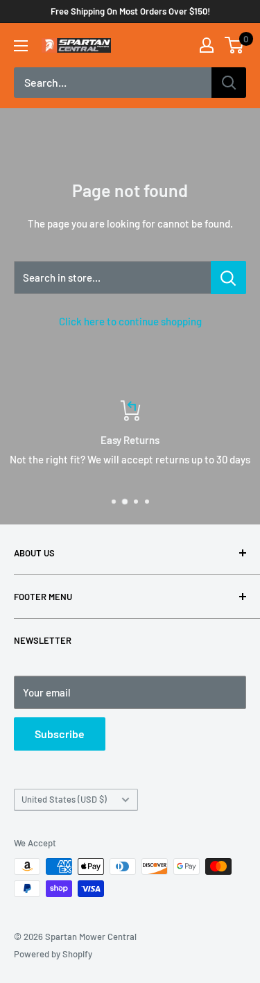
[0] (234, 45)
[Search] (228, 82)
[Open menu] (21, 45)
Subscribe (60, 733)
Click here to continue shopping (130, 321)
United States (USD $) (64, 799)
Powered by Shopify (53, 953)
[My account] (207, 45)
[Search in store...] (228, 277)
